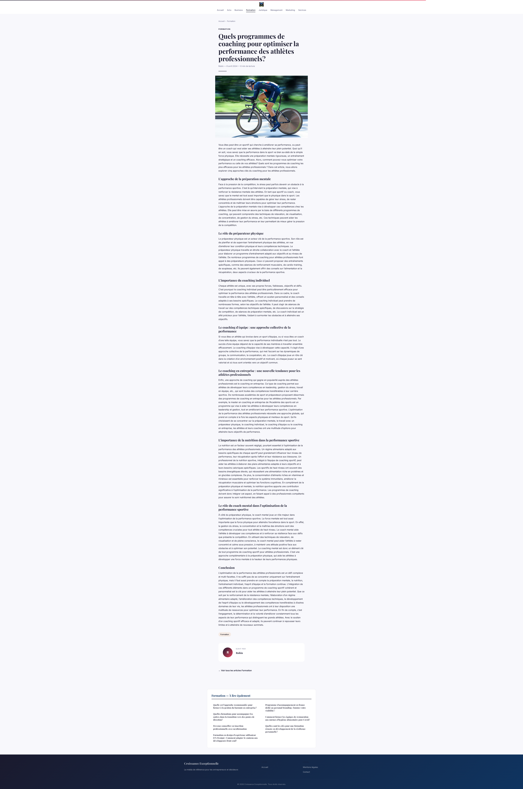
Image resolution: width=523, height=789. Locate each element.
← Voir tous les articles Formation (235, 670)
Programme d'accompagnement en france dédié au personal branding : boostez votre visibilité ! (285, 708)
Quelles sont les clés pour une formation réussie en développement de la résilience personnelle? (285, 729)
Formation (250, 10)
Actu (229, 10)
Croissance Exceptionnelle (201, 763)
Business (239, 10)
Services (302, 10)
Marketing (290, 10)
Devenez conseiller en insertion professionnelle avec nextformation (230, 727)
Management (276, 10)
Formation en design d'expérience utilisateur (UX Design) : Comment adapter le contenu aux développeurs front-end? (235, 738)
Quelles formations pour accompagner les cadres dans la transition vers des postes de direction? (233, 717)
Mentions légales (310, 767)
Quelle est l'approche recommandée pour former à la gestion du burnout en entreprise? (235, 706)
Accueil (220, 10)
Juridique (263, 10)
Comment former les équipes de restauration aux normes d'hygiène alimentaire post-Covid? (287, 718)
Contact (306, 772)
